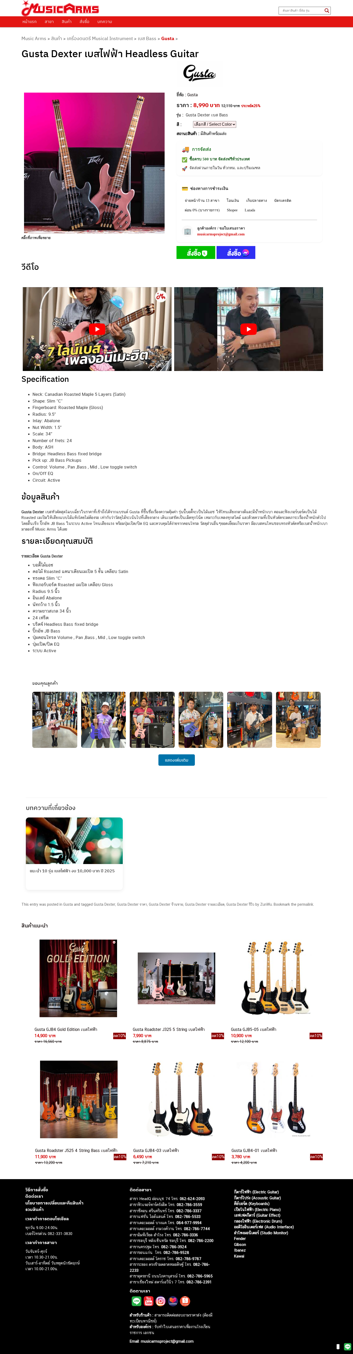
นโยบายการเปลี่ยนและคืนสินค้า (54, 1203)
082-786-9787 (188, 1258)
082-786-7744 (197, 1228)
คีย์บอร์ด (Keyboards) (252, 1203)
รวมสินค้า (34, 1209)
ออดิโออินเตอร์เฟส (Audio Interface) (264, 1227)
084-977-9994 (189, 1223)
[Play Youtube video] (97, 329)
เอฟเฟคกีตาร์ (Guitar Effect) (257, 1215)
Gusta (167, 38)
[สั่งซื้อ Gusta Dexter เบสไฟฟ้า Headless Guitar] (196, 253)
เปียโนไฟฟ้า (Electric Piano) (257, 1209)
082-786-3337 (189, 1211)
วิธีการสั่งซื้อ (36, 1190)
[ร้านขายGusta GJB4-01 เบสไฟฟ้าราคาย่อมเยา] (275, 1099)
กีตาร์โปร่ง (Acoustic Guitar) (257, 1198)
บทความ (104, 21)
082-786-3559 (189, 1204)
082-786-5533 (188, 1216)
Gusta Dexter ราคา (132, 904)
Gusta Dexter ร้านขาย (166, 904)
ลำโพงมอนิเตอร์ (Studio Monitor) (261, 1233)
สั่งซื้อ (84, 21)
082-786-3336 (185, 1235)
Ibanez (240, 1250)
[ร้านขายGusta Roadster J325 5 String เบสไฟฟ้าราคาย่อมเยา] (176, 978)
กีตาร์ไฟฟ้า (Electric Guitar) (256, 1192)
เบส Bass (147, 38)
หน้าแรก (29, 21)
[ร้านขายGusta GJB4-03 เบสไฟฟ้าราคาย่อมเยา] (176, 1099)
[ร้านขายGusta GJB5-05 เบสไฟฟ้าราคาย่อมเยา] (274, 978)
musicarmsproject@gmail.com (221, 234)
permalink (305, 904)
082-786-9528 (176, 1252)
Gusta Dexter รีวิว (240, 904)
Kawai (239, 1256)
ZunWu (266, 904)
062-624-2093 (192, 1198)
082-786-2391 (199, 1282)
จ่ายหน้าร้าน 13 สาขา (202, 201)
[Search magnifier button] (327, 10)
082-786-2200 (200, 1240)
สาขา (49, 21)
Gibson (240, 1244)
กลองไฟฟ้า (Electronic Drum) (258, 1221)
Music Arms (33, 38)
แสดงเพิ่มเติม (176, 760)
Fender (240, 1238)
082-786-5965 (200, 1276)
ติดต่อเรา (34, 1196)
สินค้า (67, 21)
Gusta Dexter (104, 904)
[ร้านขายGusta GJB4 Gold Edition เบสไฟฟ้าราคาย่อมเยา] (78, 978)
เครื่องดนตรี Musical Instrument (100, 38)
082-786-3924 (174, 1247)
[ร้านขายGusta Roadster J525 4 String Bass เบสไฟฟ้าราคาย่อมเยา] (78, 1099)
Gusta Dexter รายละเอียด (205, 904)
